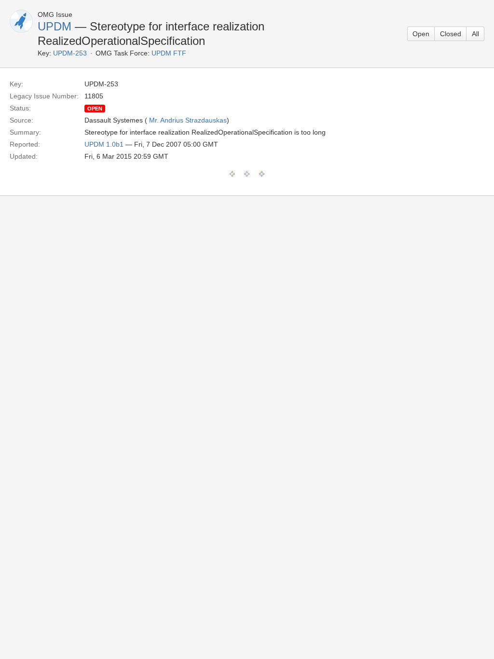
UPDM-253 (70, 53)
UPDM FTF (168, 53)
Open (420, 34)
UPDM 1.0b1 (104, 144)
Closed (450, 34)
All (475, 34)
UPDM (54, 26)
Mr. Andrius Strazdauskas (188, 120)
